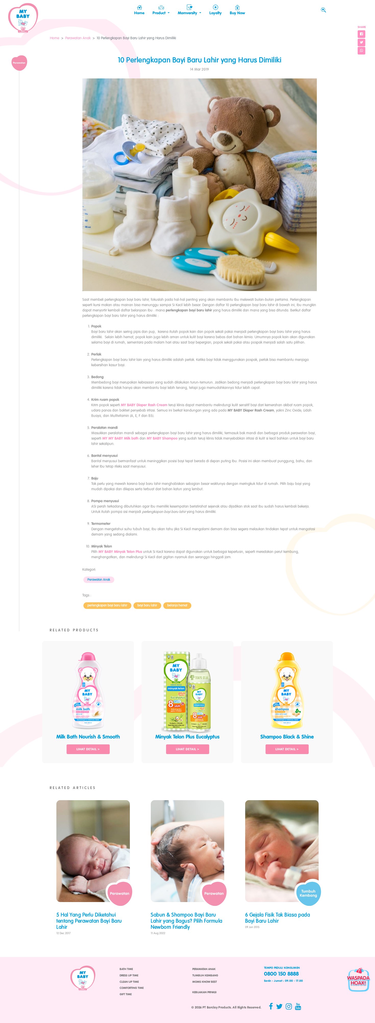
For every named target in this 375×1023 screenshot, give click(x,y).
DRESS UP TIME (129, 975)
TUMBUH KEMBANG (205, 975)
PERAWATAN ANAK (204, 969)
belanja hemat (177, 605)
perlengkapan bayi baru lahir (107, 605)
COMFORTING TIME (132, 988)
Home (54, 38)
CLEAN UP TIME (129, 982)
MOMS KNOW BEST (204, 982)
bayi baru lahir (147, 605)
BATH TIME (126, 969)
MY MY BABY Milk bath (120, 438)
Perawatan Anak (78, 38)
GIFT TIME (126, 994)
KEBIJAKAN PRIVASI (204, 992)
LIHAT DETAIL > (88, 749)
